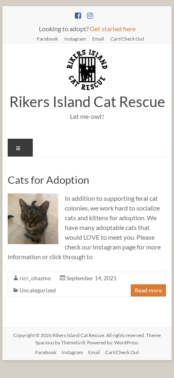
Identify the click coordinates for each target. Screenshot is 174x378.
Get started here (113, 28)
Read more (148, 290)
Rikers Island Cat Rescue (87, 101)
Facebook (47, 38)
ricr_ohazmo (35, 278)
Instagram (75, 38)
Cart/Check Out (127, 38)
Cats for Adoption (48, 179)
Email (98, 38)
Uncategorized (37, 290)
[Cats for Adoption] (33, 197)
